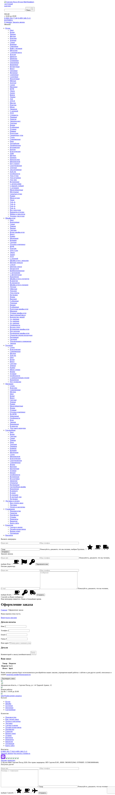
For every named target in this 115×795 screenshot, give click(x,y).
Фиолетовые (15, 79)
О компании (10, 509)
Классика (13, 388)
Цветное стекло (16, 267)
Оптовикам (14, 533)
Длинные (13, 303)
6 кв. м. (12, 206)
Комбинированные (17, 271)
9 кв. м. (12, 208)
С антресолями (15, 184)
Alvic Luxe (14, 250)
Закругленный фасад (18, 315)
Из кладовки (15, 479)
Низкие (13, 305)
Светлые (13, 230)
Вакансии (13, 521)
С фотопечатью (16, 275)
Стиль (12, 137)
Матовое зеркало (16, 263)
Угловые (13, 129)
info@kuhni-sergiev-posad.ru (11, 696)
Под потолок (15, 331)
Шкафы (8, 704)
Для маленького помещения (20, 341)
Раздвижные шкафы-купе (19, 333)
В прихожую (15, 283)
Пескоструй (14, 269)
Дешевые (13, 117)
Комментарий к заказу (16, 654)
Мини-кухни (15, 198)
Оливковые (14, 60)
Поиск (28, 10)
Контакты (9, 535)
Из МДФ (13, 414)
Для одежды (14, 293)
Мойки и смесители (17, 214)
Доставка (13, 505)
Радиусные (14, 133)
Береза (12, 95)
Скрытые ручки (16, 194)
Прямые (13, 131)
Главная (4, 610)
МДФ (12, 89)
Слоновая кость (16, 52)
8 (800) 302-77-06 (10, 18)
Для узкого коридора (18, 428)
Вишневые (14, 65)
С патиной (14, 111)
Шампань (13, 58)
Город (4, 639)
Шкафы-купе (10, 218)
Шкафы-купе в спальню (19, 285)
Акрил (12, 93)
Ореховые (14, 71)
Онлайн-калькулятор (18, 529)
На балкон (14, 295)
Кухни (7, 28)
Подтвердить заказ (8, 678)
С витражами (15, 273)
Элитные (13, 123)
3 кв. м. (12, 202)
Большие (13, 240)
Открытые (14, 483)
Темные (13, 226)
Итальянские (15, 147)
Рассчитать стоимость (21, 753)
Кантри (13, 149)
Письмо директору (8, 760)
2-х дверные (14, 319)
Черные (13, 34)
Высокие (13, 299)
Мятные (13, 81)
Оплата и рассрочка (17, 507)
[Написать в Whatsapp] (9, 758)
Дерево (12, 97)
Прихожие (9, 384)
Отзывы (13, 517)
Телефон (5, 630)
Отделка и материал (17, 244)
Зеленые (13, 40)
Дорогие (13, 119)
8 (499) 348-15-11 (24, 18)
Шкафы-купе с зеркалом (19, 260)
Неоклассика (15, 159)
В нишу (13, 493)
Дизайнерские (15, 145)
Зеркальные (14, 416)
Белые (12, 32)
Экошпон (13, 109)
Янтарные (14, 73)
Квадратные (14, 469)
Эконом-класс (15, 121)
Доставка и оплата (12, 501)
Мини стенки (15, 370)
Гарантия (13, 513)
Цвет (12, 30)
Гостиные (9, 345)
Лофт (12, 153)
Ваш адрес (5, 643)
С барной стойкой (17, 186)
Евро (12, 141)
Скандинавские (16, 166)
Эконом (13, 343)
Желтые (13, 36)
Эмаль (12, 91)
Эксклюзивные (16, 170)
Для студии (14, 176)
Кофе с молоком (16, 48)
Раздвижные (14, 485)
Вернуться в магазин (9, 618)
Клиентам (9, 525)
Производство (15, 511)
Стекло (12, 265)
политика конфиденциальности (18, 674)
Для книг (13, 291)
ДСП (12, 113)
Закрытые (13, 481)
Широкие (13, 311)
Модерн (13, 155)
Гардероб (13, 339)
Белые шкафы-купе (17, 232)
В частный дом (15, 497)
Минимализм (15, 162)
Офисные (13, 289)
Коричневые (14, 222)
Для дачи (13, 180)
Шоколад (13, 56)
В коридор (14, 281)
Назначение (14, 277)
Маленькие (14, 238)
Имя (3, 626)
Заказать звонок (7, 753)
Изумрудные (15, 67)
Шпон (12, 107)
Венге (12, 69)
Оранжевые (14, 63)
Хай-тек (13, 172)
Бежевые (13, 44)
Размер (12, 196)
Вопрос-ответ (15, 531)
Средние (13, 242)
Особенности (15, 174)
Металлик (14, 50)
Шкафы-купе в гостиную (19, 279)
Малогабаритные (16, 190)
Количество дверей (17, 317)
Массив (13, 103)
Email (3, 635)
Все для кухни (15, 210)
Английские (14, 143)
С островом (14, 188)
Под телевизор (15, 382)
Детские (13, 287)
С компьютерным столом (19, 378)
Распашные (14, 337)
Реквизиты (14, 519)
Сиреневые (14, 75)
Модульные (14, 192)
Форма (12, 125)
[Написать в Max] (3, 758)
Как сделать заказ (16, 503)
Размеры (13, 448)
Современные (15, 139)
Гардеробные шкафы (18, 487)
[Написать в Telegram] (7, 758)
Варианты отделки (17, 212)
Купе (12, 420)
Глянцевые (14, 46)
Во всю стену (15, 327)
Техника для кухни (17, 216)
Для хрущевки (15, 178)
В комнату (14, 491)
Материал (13, 87)
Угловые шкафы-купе (18, 313)
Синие (12, 85)
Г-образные (14, 301)
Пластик (13, 105)
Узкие (12, 200)
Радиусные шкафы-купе (19, 309)
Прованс (13, 157)
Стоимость (14, 115)
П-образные (14, 127)
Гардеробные (10, 430)
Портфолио (14, 515)
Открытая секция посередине (21, 335)
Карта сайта (14, 523)
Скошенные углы (16, 135)
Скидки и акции (16, 527)
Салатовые (14, 77)
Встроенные (14, 182)
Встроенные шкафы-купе (19, 329)
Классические (15, 151)
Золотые (13, 83)
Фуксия (13, 54)
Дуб (11, 99)
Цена (12, 442)
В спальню (14, 495)
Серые (12, 42)
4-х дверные (14, 323)
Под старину (15, 164)
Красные (13, 38)
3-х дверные (14, 321)
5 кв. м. (12, 204)
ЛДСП (12, 101)
